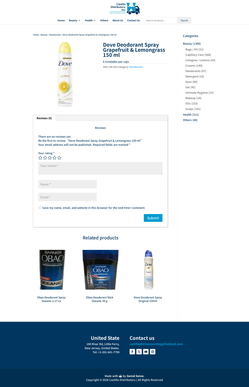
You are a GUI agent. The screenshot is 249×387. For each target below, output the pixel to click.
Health (89, 20)
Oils (188, 103)
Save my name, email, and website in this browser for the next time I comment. (93, 208)
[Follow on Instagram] (152, 351)
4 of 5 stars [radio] (55, 158)
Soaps (189, 109)
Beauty (73, 20)
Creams (190, 65)
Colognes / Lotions (197, 60)
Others (104, 20)
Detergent (191, 76)
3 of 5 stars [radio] (50, 158)
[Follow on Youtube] (146, 351)
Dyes (188, 82)
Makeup (190, 98)
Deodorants (55, 34)
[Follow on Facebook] (132, 351)
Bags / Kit (191, 49)
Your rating (46, 153)
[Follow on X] (139, 351)
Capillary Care (194, 55)
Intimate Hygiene (196, 92)
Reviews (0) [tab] (44, 118)
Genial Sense (135, 376)
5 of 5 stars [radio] (59, 158)
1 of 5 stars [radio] (40, 158)
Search (184, 20)
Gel (187, 87)
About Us (117, 20)
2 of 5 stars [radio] (45, 158)
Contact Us (133, 20)
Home (61, 20)
